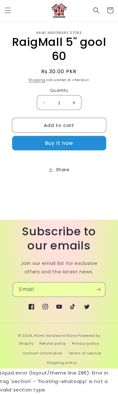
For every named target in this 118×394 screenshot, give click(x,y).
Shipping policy (62, 362)
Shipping (36, 80)
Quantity (59, 90)
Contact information (43, 353)
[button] (8, 10)
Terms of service (85, 353)
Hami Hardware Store (55, 335)
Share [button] (63, 170)
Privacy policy (85, 343)
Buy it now (59, 143)
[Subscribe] (98, 289)
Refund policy (52, 343)
